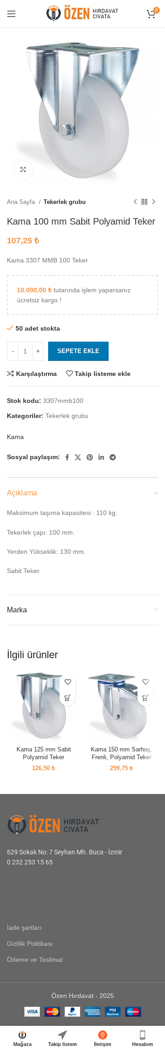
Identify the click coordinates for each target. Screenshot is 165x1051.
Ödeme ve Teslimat (35, 959)
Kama (15, 436)
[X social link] (78, 457)
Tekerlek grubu (65, 201)
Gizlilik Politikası (30, 943)
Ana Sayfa (22, 201)
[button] (68, 698)
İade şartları (24, 927)
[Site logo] (82, 13)
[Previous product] (135, 202)
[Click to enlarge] (23, 170)
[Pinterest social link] (90, 457)
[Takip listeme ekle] (68, 682)
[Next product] (153, 202)
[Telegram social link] (113, 457)
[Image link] (64, 824)
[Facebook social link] (67, 457)
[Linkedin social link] (101, 457)
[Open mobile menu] (11, 14)
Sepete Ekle (78, 351)
